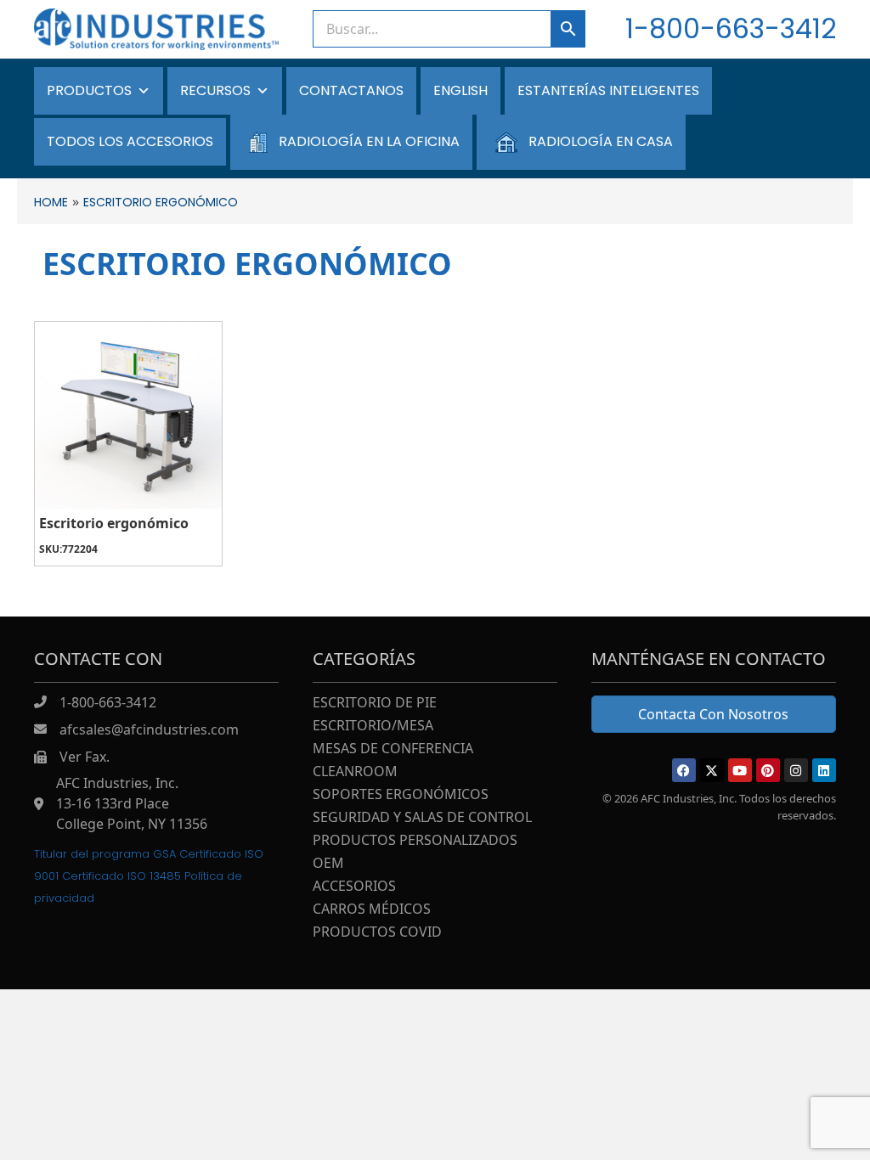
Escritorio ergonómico (114, 523)
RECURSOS (215, 90)
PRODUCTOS (89, 90)
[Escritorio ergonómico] (128, 415)
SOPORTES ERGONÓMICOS (401, 795)
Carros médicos (372, 910)
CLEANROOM (355, 772)
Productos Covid (377, 933)
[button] (684, 770)
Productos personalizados (415, 841)
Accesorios (354, 887)
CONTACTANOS (351, 90)
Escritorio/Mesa (373, 726)
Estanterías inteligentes (608, 90)
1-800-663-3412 (730, 28)
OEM (328, 864)
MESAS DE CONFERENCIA (393, 749)
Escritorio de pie (375, 703)
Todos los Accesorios (130, 141)
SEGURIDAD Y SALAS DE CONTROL (422, 818)
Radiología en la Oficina (369, 141)
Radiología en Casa (600, 141)
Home (51, 202)
